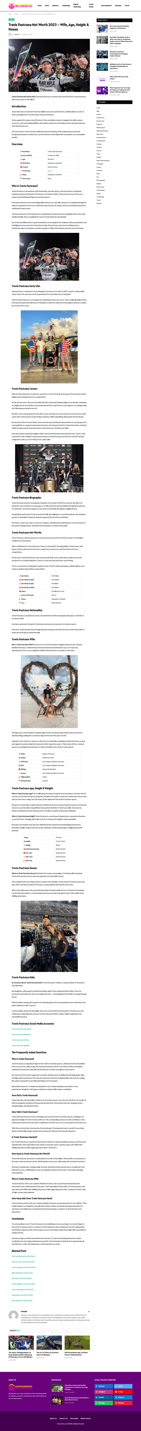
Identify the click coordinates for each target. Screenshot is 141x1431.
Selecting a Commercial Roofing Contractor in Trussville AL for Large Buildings (76, 1387)
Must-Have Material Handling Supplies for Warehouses (119, 27)
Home (40, 5)
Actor (98, 108)
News (47, 5)
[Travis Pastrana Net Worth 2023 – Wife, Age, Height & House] (49, 65)
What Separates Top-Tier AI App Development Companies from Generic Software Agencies (120, 90)
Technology (66, 5)
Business (55, 5)
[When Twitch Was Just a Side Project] (102, 79)
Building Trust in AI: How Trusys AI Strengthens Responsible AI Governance (120, 66)
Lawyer (99, 167)
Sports (11, 19)
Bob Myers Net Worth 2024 (21, 1278)
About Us (53, 1418)
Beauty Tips (100, 121)
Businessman (101, 127)
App (98, 111)
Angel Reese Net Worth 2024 (22, 1295)
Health (99, 157)
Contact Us (63, 1418)
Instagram (100, 164)
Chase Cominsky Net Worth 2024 (24, 1267)
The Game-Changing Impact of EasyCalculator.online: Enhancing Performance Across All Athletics (21, 1354)
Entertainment (106, 5)
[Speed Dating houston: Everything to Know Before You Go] (57, 1400)
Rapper (99, 184)
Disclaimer (74, 1418)
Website (99, 203)
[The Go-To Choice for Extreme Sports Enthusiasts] (49, 1343)
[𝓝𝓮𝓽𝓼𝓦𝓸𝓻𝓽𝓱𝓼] (20, 5)
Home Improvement (103, 160)
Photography (101, 180)
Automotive (100, 118)
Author (99, 114)
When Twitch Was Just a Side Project (119, 78)
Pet (98, 177)
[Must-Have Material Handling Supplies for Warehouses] (102, 29)
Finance (99, 147)
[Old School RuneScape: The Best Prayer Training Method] (77, 1343)
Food (98, 154)
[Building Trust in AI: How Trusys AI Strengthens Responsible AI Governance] (102, 67)
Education (100, 134)
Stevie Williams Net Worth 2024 (23, 1284)
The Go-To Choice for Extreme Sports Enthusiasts (47, 1353)
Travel (127, 5)
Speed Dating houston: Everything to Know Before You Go (77, 1399)
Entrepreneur (101, 141)
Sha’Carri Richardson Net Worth (23, 1256)
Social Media (91, 5)
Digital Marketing (77, 5)
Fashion (99, 144)
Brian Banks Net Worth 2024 (22, 1301)
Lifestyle (118, 5)
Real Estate (100, 187)
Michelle (17, 34)
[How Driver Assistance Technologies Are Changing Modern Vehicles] (102, 54)
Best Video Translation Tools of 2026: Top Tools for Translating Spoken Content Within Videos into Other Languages (121, 40)
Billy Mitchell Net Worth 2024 (22, 1273)
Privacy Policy (86, 1418)
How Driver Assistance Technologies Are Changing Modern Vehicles (118, 54)
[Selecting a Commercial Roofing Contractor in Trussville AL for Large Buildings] (57, 1388)
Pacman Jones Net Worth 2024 (23, 1262)
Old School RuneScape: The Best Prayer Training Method (76, 1353)
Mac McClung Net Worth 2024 (22, 1289)
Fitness (99, 151)
